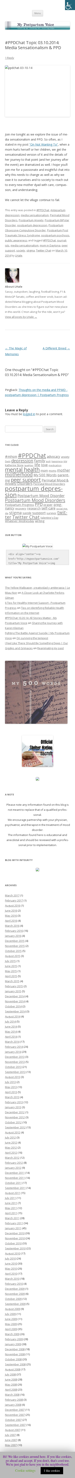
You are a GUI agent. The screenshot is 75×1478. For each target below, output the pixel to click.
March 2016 (12, 926)
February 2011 (14, 1223)
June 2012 (11, 1142)
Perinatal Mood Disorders (49, 484)
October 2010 (13, 1243)
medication (55, 465)
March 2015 (12, 981)
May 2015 (11, 971)
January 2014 (13, 1052)
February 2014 (14, 1047)
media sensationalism (35, 215)
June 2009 (11, 1319)
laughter (29, 465)
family (39, 460)
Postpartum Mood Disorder (41, 495)
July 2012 (10, 1137)
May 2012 (11, 1147)
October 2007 (13, 1420)
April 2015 (11, 976)
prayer (48, 505)
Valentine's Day (49, 518)
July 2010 (10, 1258)
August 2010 (12, 1253)
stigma (30, 250)
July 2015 (10, 961)
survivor (51, 513)
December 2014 (15, 996)
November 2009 (15, 1294)
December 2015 (15, 941)
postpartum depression (32, 225)
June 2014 (11, 1026)
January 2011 (13, 1228)
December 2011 (15, 1173)
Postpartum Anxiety (31, 220)
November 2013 (15, 1062)
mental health (22, 469)
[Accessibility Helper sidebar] (70, 5)
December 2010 (15, 1233)
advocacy (53, 456)
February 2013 (14, 1102)
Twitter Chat (43, 250)
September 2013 (15, 1072)
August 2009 (12, 1309)
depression (22, 460)
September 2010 (15, 1248)
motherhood (19, 474)
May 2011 (11, 1208)
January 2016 (13, 936)
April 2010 (11, 1273)
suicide (26, 513)
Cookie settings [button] (25, 1470)
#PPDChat (42, 210)
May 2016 (11, 915)
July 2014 (10, 1021)
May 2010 (11, 1268)
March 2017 (12, 895)
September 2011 (15, 1188)
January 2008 (13, 1405)
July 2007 (10, 1435)
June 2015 (11, 966)
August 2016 (12, 905)
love (44, 464)
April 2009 (11, 1329)
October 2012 (13, 1122)
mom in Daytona (50, 245)
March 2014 (12, 1042)
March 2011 (12, 1218)
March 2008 (12, 1394)
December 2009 (15, 1289)
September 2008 (15, 1364)
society (20, 250)
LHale (18, 255)
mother (63, 470)
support (39, 512)
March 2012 (12, 1157)
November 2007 (15, 1415)
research (34, 508)
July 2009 (10, 1314)
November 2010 (15, 1238)
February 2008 (14, 1400)
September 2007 (15, 1425)
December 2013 (15, 1057)
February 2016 (14, 931)
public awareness (16, 240)
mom (44, 470)
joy (65, 461)
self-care (48, 508)
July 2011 (10, 1198)
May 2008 (11, 1384)
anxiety (65, 457)
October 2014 (13, 1006)
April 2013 (11, 1092)
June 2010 (11, 1263)
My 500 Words (45, 474)
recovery (20, 508)
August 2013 (12, 1077)
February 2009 (14, 1339)
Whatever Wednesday (19, 521)
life (37, 464)
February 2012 (14, 1163)
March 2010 (12, 1279)
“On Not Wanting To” (43, 144)
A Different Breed (56, 348)
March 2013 (12, 1097)
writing (40, 521)
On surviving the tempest (32, 638)
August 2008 (12, 1369)
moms (52, 470)
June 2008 (11, 1379)
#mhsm (11, 456)
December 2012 (15, 1112)
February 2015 (14, 986)
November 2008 (15, 1354)
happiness (57, 461)
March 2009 (12, 1334)
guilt (48, 461)
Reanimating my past (50, 648)
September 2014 (15, 1011)
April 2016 (11, 921)
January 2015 (13, 991)
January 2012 (13, 1168)
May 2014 (11, 1031)
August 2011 (12, 1193)
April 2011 (11, 1213)
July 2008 (10, 1374)
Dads (7, 461)
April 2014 (11, 1036)
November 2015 (15, 946)
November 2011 (15, 1178)
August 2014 (12, 1016)
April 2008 (11, 1389)
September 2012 (15, 1127)
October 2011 (13, 1183)
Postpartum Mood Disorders (35, 500)
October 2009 (13, 1299)
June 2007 (11, 1440)
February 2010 (14, 1284)
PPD (39, 504)
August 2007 (12, 1430)
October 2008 (13, 1359)
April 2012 (11, 1152)
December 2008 (15, 1349)
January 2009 (13, 1344)
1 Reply (9, 58)
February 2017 (14, 900)
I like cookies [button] (52, 1471)
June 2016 (11, 910)
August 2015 (12, 956)
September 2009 (15, 1304)
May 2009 (11, 1324)
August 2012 (12, 1132)
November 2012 (15, 1117)
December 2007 (15, 1410)
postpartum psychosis (55, 235)
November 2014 (15, 1001)
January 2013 (13, 1107)
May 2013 (11, 1087)
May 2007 (11, 1445)
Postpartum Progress (19, 505)
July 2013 (10, 1082)
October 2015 (13, 951)
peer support (26, 479)
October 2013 (13, 1067)
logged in (29, 414)
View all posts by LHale (21, 317)
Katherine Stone (14, 465)
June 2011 (11, 1203)
